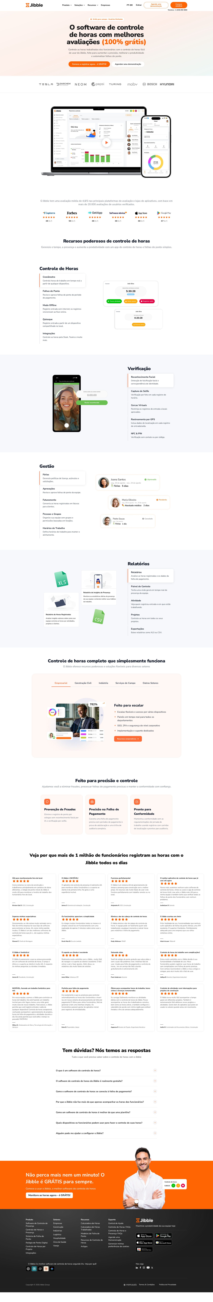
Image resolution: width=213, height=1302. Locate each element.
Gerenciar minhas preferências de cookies (118, 1245)
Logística (57, 1234)
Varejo (56, 1245)
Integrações (31, 1253)
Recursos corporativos (126, 739)
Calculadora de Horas (90, 1223)
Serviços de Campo (125, 683)
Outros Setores (150, 683)
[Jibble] (34, 5)
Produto (66, 5)
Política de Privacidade (167, 1284)
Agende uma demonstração (156, 5)
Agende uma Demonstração (114, 1238)
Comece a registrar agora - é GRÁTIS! (89, 64)
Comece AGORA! (179, 5)
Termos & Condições (147, 1284)
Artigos (84, 1246)
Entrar (139, 5)
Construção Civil (83, 683)
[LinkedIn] (137, 1267)
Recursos (92, 5)
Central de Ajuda (115, 1223)
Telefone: (177, 10)
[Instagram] (144, 1267)
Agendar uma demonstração (128, 64)
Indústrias (57, 1230)
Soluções (78, 5)
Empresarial (61, 683)
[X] (152, 1267)
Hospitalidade (59, 1238)
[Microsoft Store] (163, 1242)
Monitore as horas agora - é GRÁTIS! (49, 1195)
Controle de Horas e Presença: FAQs (117, 1232)
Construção (58, 1227)
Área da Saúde (59, 1242)
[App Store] (144, 1235)
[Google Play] (163, 1235)
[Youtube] (148, 1267)
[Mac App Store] (144, 1242)
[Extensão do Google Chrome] (144, 1249)
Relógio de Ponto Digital (37, 1242)
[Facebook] (140, 1267)
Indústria (103, 683)
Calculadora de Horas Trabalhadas (90, 1228)
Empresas (105, 5)
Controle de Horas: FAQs (119, 1227)
